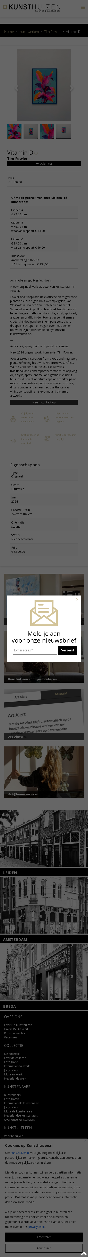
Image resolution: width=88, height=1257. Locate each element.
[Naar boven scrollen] (84, 1253)
